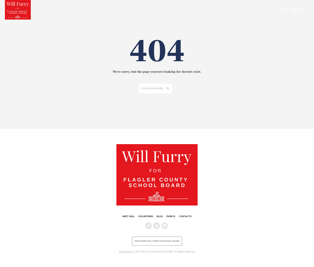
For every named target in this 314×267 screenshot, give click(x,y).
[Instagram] (164, 225)
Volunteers (145, 216)
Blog (160, 216)
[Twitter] (156, 225)
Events (171, 216)
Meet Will (129, 216)
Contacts (185, 216)
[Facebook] (148, 225)
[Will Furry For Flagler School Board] (157, 175)
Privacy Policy (126, 251)
